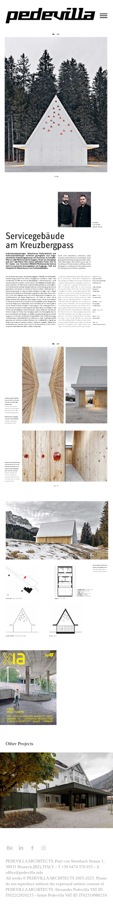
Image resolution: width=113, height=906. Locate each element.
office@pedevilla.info (24, 872)
